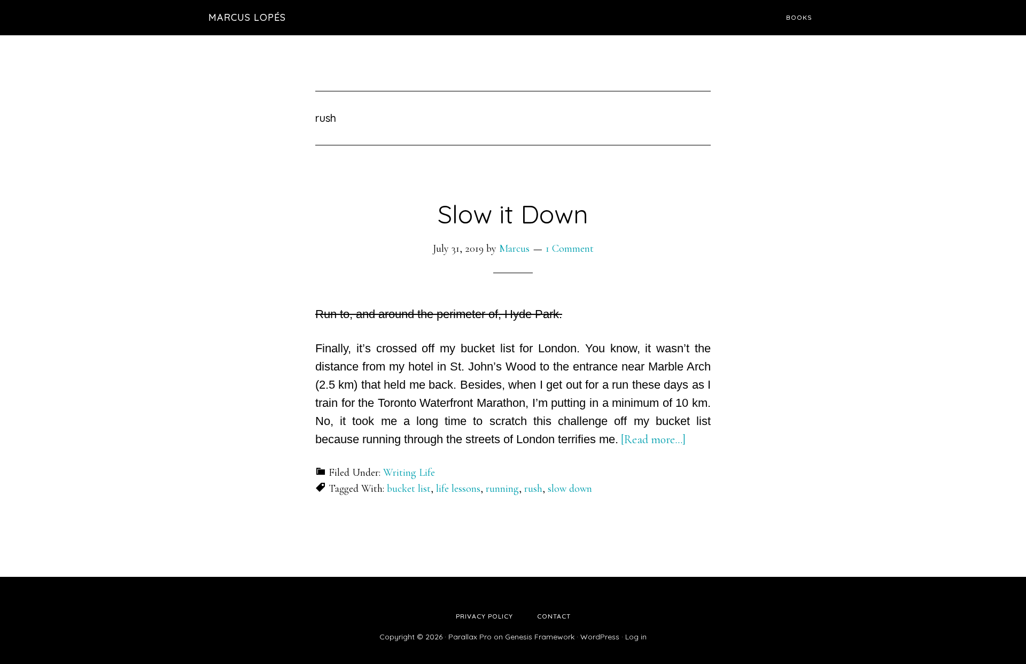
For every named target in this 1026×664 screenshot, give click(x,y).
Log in (636, 637)
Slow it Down (513, 214)
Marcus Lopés (247, 17)
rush (533, 488)
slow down (570, 488)
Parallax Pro (470, 637)
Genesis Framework (539, 637)
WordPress (599, 637)
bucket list (409, 488)
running (502, 488)
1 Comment (570, 248)
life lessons (458, 488)
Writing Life (409, 472)
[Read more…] (653, 439)
